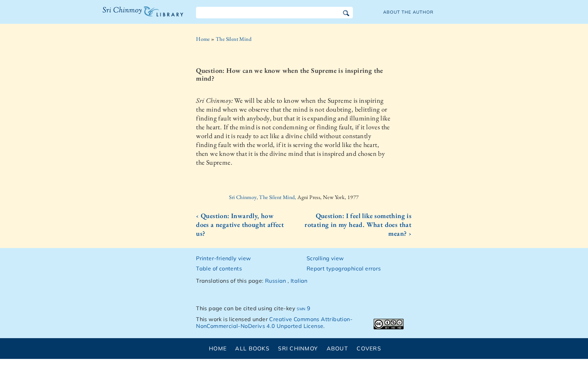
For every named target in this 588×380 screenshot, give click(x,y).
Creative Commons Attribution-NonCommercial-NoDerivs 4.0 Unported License (274, 323)
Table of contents (219, 268)
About (337, 348)
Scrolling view (325, 258)
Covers (369, 348)
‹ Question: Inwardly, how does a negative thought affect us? (240, 224)
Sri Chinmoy (298, 348)
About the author (408, 12)
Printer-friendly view (223, 258)
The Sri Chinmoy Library (129, 16)
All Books (252, 348)
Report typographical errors (344, 268)
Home (203, 39)
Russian (275, 280)
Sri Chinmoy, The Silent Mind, (263, 197)
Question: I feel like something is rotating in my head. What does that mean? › (358, 224)
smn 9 (303, 308)
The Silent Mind (233, 39)
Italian (299, 280)
